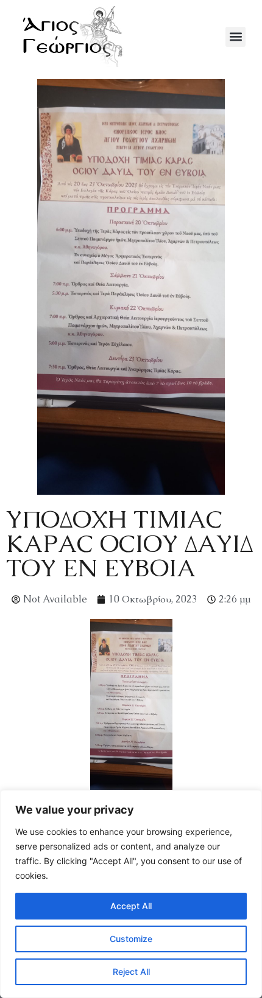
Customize (131, 938)
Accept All (131, 906)
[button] (235, 37)
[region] (131, 894)
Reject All (131, 971)
